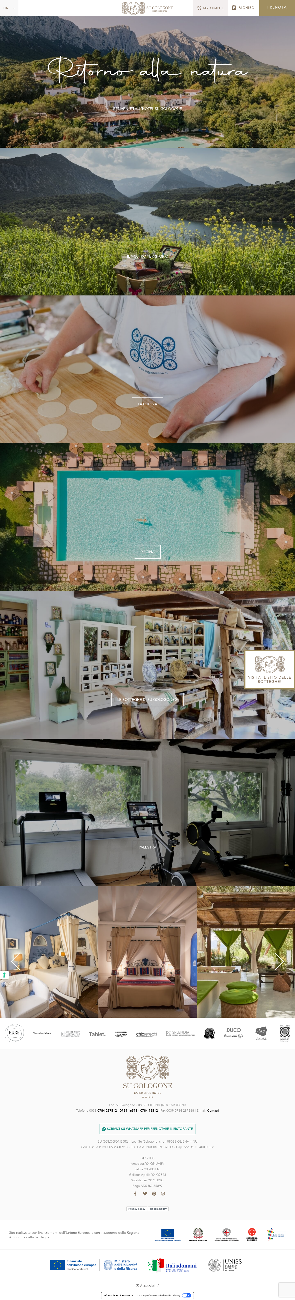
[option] (49, 952)
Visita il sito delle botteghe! (269, 679)
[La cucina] (147, 369)
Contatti (213, 1110)
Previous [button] (10, 962)
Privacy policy (136, 1208)
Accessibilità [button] (149, 1285)
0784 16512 (149, 1110)
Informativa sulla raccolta (118, 1295)
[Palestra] (147, 812)
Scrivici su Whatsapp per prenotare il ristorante (150, 1129)
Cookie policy (158, 1208)
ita (5, 8)
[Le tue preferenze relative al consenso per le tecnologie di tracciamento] (4, 975)
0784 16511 (128, 1110)
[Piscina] (147, 517)
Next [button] (285, 962)
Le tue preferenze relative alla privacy (159, 1295)
